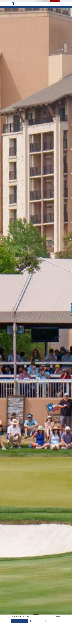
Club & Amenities (51, 3)
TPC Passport (48, 620)
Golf (36, 3)
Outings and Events (43, 3)
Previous (1, 239)
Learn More (58, 616)
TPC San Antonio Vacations (35, 620)
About (57, 3)
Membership (31, 3)
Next (70, 239)
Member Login (39, 0)
